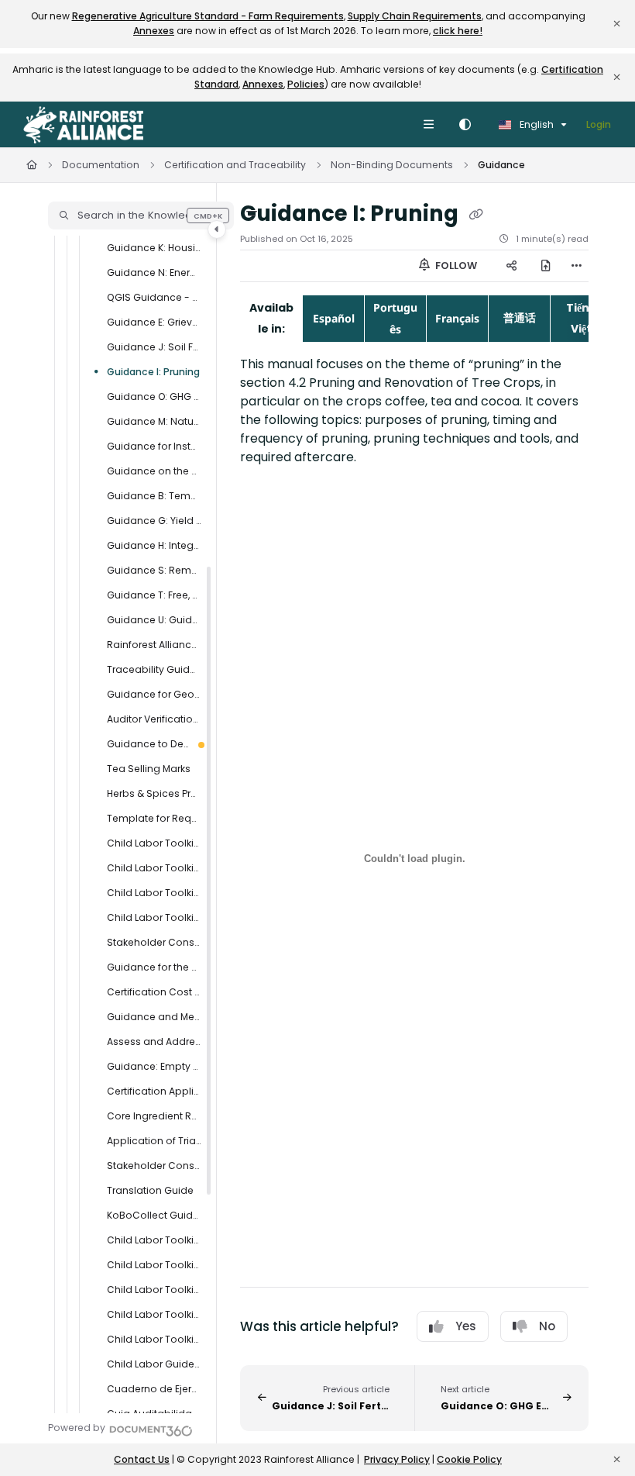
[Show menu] (428, 124)
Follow (455, 265)
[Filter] (251, 215)
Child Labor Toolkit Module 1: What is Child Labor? (154, 1339)
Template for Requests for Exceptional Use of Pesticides (154, 818)
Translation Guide (150, 1190)
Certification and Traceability (235, 164)
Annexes (153, 30)
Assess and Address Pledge (154, 1041)
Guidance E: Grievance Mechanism (154, 322)
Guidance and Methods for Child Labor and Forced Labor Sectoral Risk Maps (154, 1016)
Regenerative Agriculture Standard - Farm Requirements (208, 15)
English (535, 124)
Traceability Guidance (154, 669)
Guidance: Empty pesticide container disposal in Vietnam (154, 1066)
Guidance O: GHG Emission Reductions (154, 396)
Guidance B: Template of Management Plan (154, 495)
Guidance (501, 164)
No (547, 1326)
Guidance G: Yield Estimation (154, 520)
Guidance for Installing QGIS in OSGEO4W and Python (154, 446)
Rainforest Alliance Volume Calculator (154, 644)
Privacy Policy (397, 1459)
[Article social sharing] (511, 265)
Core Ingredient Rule (154, 1116)
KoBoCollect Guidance (154, 1215)
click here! (457, 30)
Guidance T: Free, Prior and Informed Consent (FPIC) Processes (154, 595)
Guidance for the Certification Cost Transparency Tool (154, 967)
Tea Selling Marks (148, 768)
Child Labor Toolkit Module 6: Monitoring (154, 1289)
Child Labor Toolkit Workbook (154, 917)
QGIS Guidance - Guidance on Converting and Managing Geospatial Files (154, 297)
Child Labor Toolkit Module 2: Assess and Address (154, 1264)
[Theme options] (464, 124)
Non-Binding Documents (392, 164)
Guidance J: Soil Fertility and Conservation (154, 346)
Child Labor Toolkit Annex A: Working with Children (154, 892)
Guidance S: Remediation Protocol (154, 570)
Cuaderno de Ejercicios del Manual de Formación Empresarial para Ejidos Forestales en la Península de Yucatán (154, 1388)
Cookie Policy (469, 1459)
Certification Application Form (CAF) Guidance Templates (154, 1091)
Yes (465, 1326)
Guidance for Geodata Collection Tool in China (154, 694)
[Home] (83, 124)
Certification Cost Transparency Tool (154, 991)
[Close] (616, 24)
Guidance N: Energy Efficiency (154, 272)
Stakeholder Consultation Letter (154, 942)
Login (598, 124)
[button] (141, 215)
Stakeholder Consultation (154, 1165)
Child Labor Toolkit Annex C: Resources (154, 843)
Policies (305, 84)
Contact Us (142, 1459)
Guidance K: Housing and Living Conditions (154, 247)
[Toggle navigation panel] (217, 229)
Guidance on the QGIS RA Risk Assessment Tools (154, 471)
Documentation (100, 164)
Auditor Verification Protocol (154, 719)
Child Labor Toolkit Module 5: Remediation (154, 1314)
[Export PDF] (546, 265)
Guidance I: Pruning (153, 371)
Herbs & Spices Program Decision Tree (154, 793)
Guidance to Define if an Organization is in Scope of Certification (148, 743)
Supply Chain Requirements (415, 15)
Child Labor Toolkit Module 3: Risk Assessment (154, 1240)
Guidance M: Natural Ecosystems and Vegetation (154, 421)
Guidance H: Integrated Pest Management (154, 545)
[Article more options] (576, 265)
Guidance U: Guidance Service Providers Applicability (154, 619)
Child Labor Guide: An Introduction (154, 1364)
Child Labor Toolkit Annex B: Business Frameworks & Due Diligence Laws (154, 867)
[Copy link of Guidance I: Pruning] (475, 214)
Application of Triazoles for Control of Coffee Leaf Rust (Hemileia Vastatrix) (154, 1140)
